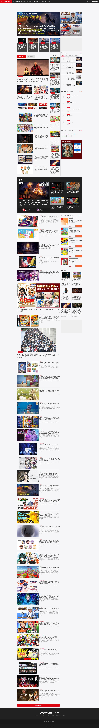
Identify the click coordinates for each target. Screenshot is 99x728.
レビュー (31, 42)
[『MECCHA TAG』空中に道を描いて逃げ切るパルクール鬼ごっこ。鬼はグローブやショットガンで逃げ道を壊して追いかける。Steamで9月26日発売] (28, 572)
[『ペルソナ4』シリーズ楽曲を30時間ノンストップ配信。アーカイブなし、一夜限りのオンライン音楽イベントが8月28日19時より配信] (28, 517)
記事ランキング (65, 53)
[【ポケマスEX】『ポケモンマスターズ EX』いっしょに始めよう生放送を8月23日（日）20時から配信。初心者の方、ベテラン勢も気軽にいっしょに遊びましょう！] (28, 627)
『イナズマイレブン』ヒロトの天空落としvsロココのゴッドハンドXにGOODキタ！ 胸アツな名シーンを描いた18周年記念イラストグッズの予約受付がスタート (49, 218)
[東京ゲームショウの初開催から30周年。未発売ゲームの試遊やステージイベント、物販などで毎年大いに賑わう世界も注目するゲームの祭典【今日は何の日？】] (38, 340)
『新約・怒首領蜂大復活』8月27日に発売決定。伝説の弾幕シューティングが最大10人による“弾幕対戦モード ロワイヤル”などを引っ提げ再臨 (49, 418)
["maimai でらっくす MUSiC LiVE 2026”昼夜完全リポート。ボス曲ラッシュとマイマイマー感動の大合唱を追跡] (28, 668)
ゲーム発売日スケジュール (67, 130)
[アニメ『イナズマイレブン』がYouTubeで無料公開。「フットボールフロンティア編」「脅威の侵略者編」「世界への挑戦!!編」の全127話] (25, 148)
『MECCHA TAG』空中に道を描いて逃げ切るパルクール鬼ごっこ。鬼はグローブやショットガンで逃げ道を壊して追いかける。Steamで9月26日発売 (49, 569)
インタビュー (64, 18)
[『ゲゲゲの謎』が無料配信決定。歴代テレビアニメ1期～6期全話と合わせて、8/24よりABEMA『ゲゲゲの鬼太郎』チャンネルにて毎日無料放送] (28, 531)
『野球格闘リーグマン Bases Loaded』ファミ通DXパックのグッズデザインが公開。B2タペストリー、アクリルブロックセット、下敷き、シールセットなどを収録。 (49, 367)
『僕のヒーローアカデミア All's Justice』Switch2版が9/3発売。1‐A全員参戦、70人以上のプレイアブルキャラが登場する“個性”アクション (49, 555)
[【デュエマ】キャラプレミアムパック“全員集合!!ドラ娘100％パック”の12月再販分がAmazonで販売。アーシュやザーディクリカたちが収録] (28, 640)
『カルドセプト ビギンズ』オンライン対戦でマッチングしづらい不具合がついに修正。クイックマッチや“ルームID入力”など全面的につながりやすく (49, 692)
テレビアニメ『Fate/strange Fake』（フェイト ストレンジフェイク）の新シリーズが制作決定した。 (49, 262)
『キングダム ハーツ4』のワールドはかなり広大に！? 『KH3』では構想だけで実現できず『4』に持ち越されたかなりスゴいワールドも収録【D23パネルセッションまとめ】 (55, 170)
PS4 (76, 133)
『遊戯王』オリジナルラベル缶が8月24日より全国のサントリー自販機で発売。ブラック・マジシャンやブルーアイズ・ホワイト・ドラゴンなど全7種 (41, 157)
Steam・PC (64, 135)
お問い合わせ (36, 715)
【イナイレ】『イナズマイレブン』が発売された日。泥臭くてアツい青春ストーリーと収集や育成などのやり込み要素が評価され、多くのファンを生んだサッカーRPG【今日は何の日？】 (49, 317)
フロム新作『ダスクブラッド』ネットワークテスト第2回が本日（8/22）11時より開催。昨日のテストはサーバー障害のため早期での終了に (49, 245)
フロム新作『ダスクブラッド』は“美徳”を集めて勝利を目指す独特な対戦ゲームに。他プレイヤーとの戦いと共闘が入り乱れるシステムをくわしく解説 (32, 46)
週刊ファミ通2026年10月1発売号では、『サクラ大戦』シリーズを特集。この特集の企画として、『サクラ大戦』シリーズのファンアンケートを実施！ (49, 586)
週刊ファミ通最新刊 (66, 141)
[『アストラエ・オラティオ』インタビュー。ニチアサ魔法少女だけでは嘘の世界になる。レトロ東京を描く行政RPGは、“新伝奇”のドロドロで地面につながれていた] (55, 40)
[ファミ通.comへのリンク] (7, 1)
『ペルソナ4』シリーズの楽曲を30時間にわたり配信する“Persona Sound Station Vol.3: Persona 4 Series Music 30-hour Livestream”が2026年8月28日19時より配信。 (49, 517)
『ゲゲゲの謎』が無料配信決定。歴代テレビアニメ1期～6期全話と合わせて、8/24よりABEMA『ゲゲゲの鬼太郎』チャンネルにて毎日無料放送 (49, 528)
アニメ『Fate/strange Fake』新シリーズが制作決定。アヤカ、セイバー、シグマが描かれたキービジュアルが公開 (73, 205)
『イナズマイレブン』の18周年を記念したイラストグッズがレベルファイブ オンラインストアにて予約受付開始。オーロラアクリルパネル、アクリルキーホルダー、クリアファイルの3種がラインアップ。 (49, 221)
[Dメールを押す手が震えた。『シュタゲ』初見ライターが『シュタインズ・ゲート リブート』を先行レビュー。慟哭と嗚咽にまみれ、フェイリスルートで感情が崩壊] (55, 60)
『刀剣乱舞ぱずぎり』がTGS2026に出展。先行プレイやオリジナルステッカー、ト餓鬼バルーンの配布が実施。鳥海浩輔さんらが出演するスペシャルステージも (49, 541)
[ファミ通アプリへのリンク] (46, 721)
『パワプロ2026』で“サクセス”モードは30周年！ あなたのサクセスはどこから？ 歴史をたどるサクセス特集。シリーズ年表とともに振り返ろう (55, 155)
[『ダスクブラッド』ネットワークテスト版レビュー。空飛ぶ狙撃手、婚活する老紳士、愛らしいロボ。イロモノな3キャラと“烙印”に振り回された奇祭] (77, 290)
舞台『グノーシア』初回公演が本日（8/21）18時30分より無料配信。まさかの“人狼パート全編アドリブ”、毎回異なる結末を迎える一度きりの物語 (49, 596)
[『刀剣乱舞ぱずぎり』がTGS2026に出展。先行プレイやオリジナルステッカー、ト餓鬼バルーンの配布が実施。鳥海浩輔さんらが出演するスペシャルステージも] (28, 545)
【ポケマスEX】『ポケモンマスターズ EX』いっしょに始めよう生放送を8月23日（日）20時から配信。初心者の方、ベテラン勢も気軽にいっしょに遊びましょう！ (49, 623)
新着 (13, 1)
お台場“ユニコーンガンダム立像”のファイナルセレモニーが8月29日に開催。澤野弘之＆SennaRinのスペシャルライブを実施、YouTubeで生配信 (49, 678)
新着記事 (30, 56)
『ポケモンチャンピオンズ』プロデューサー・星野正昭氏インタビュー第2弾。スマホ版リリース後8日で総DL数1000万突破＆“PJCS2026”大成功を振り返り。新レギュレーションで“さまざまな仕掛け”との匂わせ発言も (44, 46)
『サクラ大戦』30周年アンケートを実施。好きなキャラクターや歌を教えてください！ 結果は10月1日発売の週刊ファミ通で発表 (71, 33)
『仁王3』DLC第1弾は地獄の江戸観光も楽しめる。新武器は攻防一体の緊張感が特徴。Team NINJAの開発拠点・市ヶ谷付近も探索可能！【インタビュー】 (55, 97)
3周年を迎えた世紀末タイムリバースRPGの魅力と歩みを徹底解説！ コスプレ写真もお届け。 (49, 391)
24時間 (66, 55)
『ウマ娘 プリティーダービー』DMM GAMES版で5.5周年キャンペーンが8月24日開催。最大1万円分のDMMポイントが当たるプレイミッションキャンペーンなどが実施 (41, 126)
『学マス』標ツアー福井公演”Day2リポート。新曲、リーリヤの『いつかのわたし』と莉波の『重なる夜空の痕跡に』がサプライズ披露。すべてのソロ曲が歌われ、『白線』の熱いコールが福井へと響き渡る (49, 446)
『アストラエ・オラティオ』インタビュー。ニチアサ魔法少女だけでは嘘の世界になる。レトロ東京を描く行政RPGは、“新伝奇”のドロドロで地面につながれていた (55, 46)
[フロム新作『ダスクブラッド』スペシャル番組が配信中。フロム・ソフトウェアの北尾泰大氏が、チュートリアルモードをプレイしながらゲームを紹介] (24, 89)
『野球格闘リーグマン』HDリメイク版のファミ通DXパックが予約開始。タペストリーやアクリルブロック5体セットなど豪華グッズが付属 (49, 364)
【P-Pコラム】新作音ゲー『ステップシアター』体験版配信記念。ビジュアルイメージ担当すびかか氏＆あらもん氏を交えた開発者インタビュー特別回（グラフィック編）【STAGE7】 (49, 500)
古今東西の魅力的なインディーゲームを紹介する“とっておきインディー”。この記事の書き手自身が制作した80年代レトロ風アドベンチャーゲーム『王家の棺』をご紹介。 (49, 235)
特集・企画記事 (47, 1)
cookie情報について (58, 715)
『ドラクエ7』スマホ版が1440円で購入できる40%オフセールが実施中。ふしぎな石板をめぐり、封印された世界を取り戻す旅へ (41, 115)
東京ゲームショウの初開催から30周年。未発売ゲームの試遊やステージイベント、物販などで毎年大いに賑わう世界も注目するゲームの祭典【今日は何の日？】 (38, 355)
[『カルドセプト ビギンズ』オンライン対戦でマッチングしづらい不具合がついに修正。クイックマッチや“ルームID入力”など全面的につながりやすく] (28, 695)
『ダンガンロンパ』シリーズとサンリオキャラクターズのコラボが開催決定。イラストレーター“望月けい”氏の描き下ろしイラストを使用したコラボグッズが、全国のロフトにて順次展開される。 (49, 463)
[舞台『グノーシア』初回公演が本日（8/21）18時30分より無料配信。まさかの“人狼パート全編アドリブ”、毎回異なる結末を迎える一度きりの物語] (28, 599)
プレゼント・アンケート (65, 30)
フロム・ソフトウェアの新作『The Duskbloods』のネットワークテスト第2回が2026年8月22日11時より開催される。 (49, 248)
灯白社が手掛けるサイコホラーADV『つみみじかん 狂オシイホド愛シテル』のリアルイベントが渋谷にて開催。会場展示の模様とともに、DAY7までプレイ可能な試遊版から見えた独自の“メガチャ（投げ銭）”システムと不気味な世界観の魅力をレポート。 (49, 435)
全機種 (63, 133)
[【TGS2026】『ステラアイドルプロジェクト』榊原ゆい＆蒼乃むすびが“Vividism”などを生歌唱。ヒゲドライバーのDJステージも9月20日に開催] (28, 276)
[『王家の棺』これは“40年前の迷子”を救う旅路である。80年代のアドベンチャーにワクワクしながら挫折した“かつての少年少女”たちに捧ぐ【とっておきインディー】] (57, 201)
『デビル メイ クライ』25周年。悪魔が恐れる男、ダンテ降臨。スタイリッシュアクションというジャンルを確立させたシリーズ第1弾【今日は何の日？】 (32, 79)
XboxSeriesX (69, 135)
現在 (63, 55)
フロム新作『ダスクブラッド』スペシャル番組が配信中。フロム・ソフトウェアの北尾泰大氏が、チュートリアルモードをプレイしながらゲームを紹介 (24, 96)
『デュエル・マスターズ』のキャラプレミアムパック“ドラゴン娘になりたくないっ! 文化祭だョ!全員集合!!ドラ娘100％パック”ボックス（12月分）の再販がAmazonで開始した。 (49, 640)
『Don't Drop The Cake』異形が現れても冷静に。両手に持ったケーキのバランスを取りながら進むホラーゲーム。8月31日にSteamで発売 (41, 136)
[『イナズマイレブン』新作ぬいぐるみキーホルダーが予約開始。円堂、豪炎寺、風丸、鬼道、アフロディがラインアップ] (25, 169)
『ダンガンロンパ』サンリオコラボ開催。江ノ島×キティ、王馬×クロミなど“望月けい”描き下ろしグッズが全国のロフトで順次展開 (70, 77)
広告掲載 (64, 715)
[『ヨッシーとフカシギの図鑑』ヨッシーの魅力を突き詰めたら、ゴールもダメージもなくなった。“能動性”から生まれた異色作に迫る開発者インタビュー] (55, 118)
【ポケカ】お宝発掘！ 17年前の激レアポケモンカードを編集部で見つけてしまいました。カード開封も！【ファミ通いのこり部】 (49, 651)
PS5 (21, 1)
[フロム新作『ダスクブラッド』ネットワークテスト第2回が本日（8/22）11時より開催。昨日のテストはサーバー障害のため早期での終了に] (28, 248)
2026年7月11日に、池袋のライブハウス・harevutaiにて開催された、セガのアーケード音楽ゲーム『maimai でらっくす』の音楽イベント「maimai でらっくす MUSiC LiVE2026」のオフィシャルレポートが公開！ (49, 668)
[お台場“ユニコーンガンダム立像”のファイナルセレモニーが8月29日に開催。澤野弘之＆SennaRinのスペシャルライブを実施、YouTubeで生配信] (28, 681)
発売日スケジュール (30, 1)
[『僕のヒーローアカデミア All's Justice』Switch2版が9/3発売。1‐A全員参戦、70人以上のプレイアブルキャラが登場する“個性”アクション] (28, 558)
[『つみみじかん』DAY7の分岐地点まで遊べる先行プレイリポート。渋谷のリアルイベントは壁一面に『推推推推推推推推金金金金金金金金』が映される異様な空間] (28, 435)
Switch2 (16, 1)
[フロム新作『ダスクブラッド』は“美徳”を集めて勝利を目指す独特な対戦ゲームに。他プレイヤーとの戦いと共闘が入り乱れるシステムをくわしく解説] (33, 40)
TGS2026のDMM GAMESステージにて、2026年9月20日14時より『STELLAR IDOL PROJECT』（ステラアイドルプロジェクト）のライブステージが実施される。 (49, 276)
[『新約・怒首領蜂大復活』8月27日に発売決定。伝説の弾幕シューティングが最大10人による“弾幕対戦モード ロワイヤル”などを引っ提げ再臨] (28, 422)
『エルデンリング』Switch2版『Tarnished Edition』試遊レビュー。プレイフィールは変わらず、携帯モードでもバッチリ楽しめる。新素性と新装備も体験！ (55, 140)
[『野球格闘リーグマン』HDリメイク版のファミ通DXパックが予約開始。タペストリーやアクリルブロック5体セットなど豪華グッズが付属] (28, 367)
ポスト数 (76, 55)
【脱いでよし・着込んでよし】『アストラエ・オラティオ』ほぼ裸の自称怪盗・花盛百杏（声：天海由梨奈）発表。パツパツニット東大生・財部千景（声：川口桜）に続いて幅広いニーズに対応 (49, 473)
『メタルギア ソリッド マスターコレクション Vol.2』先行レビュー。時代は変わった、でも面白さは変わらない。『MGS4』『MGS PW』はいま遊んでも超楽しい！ (77, 312)
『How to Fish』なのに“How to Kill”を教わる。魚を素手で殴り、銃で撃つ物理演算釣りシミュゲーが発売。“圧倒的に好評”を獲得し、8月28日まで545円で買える (49, 377)
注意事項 (52, 715)
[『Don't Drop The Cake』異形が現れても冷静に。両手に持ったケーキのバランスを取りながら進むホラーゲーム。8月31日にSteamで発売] (25, 138)
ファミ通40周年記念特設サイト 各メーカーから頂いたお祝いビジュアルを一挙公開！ (38, 310)
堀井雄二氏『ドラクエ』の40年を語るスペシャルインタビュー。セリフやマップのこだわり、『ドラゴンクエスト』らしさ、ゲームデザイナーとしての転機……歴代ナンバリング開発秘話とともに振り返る (65, 296)
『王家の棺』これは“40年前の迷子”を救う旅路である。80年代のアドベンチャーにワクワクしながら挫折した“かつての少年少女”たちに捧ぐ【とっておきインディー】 (57, 205)
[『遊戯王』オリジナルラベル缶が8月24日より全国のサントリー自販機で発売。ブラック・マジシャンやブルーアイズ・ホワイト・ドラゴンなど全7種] (25, 159)
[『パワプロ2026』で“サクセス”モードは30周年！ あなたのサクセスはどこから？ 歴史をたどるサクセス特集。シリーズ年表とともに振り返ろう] (55, 149)
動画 (43, 1)
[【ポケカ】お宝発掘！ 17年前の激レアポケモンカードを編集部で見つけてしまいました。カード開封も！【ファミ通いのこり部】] (28, 654)
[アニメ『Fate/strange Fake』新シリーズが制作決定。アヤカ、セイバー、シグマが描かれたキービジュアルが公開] (73, 201)
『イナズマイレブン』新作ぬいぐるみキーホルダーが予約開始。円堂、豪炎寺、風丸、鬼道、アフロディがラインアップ (41, 168)
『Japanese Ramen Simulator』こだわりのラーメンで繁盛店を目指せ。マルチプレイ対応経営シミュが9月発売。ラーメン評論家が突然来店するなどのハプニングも (70, 83)
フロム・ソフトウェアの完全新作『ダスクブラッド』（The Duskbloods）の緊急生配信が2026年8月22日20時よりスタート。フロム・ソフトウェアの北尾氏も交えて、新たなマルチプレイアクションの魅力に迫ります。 (49, 490)
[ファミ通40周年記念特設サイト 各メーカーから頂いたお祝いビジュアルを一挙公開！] (38, 295)
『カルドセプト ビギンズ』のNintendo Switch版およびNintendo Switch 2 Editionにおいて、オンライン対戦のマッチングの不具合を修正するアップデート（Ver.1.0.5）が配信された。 (49, 695)
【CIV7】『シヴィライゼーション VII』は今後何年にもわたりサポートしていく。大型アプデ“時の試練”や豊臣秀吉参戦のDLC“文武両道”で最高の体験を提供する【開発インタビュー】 (55, 82)
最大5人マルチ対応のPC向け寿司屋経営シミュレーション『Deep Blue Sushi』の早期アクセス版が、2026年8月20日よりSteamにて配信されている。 (49, 408)
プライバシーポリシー (42, 715)
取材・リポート (36, 93)
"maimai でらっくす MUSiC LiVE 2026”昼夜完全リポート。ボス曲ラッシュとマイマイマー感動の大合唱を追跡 (49, 664)
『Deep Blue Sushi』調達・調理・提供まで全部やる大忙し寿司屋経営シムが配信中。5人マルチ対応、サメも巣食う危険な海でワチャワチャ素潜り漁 (49, 405)
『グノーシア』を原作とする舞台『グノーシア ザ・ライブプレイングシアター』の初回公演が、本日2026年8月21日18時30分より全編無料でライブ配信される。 (49, 599)
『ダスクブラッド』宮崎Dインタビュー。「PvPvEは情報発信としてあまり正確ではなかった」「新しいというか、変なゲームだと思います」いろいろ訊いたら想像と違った (22, 46)
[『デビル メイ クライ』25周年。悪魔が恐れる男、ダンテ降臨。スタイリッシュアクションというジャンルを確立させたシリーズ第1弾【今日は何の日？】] (33, 67)
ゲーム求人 (36, 1)
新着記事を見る (38, 705)
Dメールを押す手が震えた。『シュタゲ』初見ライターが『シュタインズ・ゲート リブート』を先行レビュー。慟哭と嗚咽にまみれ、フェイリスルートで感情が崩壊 (55, 67)
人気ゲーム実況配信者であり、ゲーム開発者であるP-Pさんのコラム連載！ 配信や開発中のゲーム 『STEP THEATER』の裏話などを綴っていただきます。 (49, 504)
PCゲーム (24, 1)
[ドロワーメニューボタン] (1, 1)
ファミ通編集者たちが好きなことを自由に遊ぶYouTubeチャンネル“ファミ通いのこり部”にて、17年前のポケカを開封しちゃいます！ (49, 654)
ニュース (40, 1)
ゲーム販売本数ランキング (67, 91)
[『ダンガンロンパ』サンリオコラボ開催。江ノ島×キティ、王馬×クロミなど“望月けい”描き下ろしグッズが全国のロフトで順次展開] (79, 77)
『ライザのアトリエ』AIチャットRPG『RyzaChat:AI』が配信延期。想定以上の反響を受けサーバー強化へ (55, 111)
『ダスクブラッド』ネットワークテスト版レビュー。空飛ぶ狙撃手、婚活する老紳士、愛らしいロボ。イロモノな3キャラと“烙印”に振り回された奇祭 (76, 296)
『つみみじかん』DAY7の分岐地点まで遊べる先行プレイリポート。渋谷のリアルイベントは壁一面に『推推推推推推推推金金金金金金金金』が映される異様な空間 (49, 432)
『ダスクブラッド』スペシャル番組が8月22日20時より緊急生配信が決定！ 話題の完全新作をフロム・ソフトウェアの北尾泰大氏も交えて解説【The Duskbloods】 (38, 29)
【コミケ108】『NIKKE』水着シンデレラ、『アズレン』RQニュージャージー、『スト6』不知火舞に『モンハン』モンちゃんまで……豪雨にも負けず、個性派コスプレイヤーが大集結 (41, 97)
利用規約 (48, 715)
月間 (73, 55)
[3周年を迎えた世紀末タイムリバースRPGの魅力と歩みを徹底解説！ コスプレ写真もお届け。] (28, 394)
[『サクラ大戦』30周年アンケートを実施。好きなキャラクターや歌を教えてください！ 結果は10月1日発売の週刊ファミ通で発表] (71, 30)
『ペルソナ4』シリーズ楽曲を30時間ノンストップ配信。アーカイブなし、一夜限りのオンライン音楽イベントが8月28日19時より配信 (49, 514)
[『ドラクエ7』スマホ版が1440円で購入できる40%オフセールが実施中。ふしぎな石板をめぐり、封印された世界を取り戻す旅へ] (25, 117)
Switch (19, 1)
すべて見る (80, 91)
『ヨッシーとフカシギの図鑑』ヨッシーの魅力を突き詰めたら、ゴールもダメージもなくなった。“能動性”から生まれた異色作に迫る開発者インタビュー (55, 125)
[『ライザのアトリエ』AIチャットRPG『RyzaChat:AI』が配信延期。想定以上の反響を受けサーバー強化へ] (55, 105)
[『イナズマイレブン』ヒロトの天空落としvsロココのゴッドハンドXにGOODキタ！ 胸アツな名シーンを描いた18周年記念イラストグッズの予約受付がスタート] (28, 221)
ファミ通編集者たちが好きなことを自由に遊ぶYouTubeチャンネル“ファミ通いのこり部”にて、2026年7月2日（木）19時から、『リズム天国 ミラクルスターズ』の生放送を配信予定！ (49, 627)
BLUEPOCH (41, 392)
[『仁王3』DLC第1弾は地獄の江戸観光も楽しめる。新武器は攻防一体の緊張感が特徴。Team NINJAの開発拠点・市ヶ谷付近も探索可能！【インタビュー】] (55, 90)
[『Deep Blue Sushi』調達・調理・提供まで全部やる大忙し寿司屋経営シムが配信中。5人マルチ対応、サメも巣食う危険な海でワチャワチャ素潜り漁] (28, 408)
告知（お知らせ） (42, 621)
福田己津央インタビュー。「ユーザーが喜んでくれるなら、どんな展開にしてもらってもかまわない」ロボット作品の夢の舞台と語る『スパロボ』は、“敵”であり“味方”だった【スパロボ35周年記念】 (71, 21)
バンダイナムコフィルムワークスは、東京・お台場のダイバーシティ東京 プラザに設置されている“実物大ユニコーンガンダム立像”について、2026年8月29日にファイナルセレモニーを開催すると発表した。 (49, 681)
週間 (70, 55)
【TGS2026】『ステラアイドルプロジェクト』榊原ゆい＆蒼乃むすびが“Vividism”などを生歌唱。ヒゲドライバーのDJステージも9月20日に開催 (49, 272)
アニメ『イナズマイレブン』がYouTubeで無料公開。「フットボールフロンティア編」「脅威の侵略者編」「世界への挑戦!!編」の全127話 (41, 147)
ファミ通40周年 (22, 307)
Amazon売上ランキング (66, 215)
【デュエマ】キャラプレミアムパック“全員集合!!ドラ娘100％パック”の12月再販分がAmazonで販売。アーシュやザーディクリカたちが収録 (49, 637)
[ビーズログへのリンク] (53, 721)
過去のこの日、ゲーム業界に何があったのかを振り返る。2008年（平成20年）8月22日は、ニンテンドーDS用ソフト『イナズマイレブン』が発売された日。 (49, 320)
